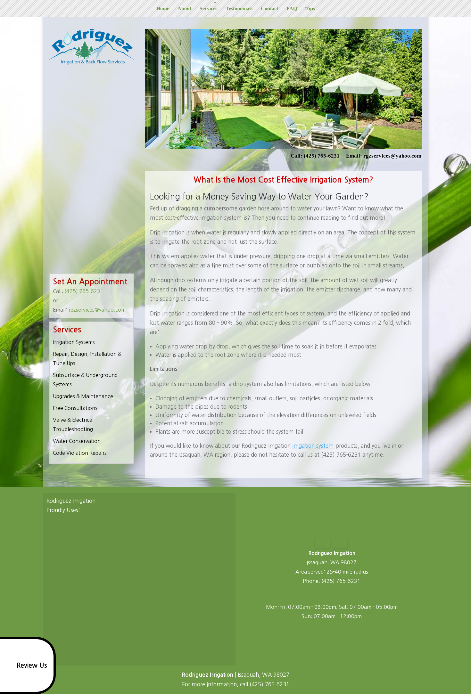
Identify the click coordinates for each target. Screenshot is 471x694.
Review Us (32, 665)
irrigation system (313, 445)
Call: (315, 156)
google (324, 594)
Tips (310, 8)
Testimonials (239, 8)
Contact (269, 8)
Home (162, 8)
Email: (383, 156)
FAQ (291, 8)
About (184, 8)
